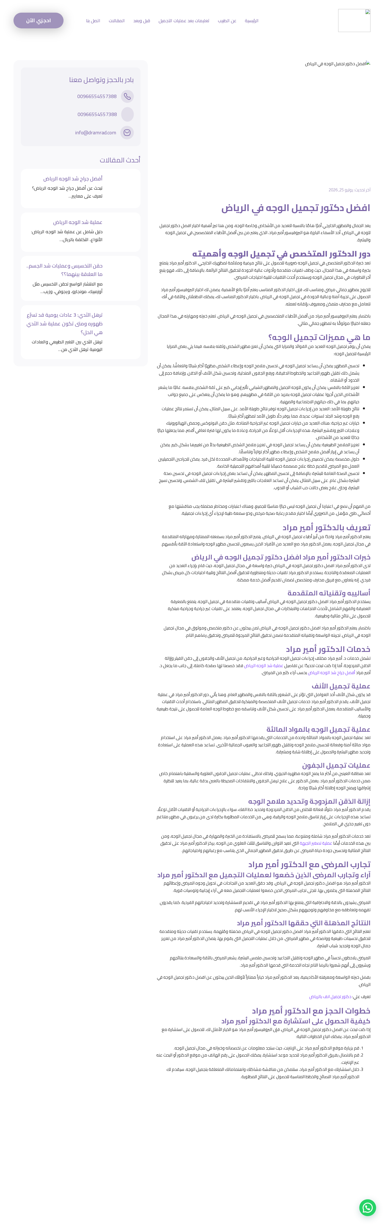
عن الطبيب (227, 20)
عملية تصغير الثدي (229, 1146)
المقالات (117, 20)
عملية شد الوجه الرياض (263, 665)
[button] (367, 1207)
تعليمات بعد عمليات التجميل (184, 20)
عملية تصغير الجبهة (316, 843)
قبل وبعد (141, 20)
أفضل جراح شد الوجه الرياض (331, 672)
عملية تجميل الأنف (229, 1156)
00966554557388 (97, 96)
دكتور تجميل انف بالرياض (330, 996)
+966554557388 (100, 1152)
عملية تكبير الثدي (230, 1136)
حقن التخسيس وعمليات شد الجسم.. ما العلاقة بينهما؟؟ (64, 270)
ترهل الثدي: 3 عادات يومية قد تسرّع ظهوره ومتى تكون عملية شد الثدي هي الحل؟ (64, 324)
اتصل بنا (93, 20)
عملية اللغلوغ (234, 1176)
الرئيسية (252, 20)
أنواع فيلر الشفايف (229, 1166)
